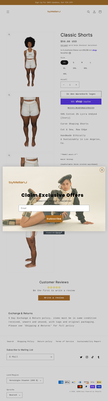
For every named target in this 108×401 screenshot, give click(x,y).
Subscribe (54, 218)
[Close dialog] (102, 170)
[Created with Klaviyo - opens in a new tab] (54, 232)
